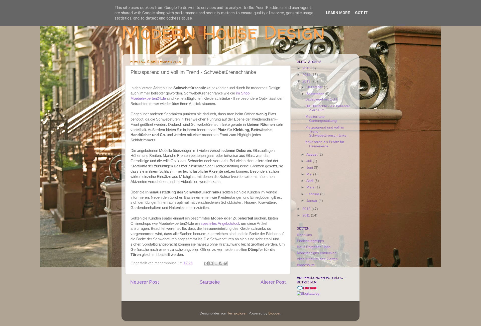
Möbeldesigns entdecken (316, 253)
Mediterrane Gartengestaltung (321, 119)
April (310, 181)
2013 (306, 81)
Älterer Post (273, 282)
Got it (361, 13)
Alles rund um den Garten (317, 259)
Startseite (210, 282)
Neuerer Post (144, 282)
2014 (306, 75)
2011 (306, 215)
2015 (306, 68)
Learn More (338, 13)
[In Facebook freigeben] (220, 263)
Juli (309, 161)
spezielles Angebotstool (220, 224)
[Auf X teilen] (215, 263)
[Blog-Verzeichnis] (307, 289)
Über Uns (304, 235)
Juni (310, 167)
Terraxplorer (237, 313)
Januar (312, 200)
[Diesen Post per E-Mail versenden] (206, 263)
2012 (306, 209)
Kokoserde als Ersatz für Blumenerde (324, 144)
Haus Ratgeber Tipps (313, 247)
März (310, 187)
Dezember (315, 87)
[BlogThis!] (210, 263)
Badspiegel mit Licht (321, 99)
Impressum (306, 265)
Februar (313, 194)
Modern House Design (223, 32)
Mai (309, 174)
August (312, 154)
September (315, 94)
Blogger (274, 313)
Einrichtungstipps (310, 241)
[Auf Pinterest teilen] (225, 263)
